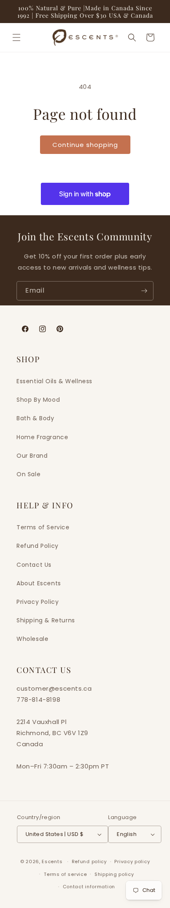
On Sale (28, 474)
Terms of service (65, 874)
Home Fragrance (42, 437)
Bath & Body (35, 418)
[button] (16, 37)
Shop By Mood (38, 400)
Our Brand (32, 456)
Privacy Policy (38, 602)
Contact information (89, 886)
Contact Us (34, 565)
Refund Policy (38, 546)
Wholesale (32, 639)
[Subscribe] (144, 290)
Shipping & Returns (46, 620)
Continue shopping (85, 144)
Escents (53, 861)
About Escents (39, 583)
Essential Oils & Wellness (54, 381)
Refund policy (89, 861)
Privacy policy (132, 861)
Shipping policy (114, 874)
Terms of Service (43, 527)
